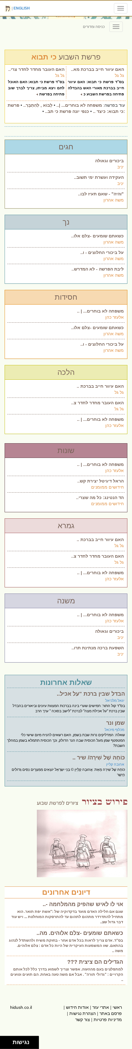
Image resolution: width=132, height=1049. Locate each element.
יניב (120, 166)
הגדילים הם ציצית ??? (95, 962)
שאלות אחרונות (66, 682)
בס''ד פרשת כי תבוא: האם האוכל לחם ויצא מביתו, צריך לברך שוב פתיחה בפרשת (36, 88)
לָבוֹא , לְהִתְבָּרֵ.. (37, 105)
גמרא (66, 525)
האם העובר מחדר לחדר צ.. (97, 402)
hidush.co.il (21, 1007)
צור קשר (82, 1019)
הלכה (66, 372)
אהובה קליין (115, 764)
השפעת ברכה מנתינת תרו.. (98, 647)
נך (66, 222)
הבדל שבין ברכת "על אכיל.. (91, 694)
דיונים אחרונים (66, 892)
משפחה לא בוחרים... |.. (79, 105)
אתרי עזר (100, 1007)
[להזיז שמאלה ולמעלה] (4, 1041)
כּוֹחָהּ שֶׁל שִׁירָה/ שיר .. (98, 758)
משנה (66, 601)
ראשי (117, 1007)
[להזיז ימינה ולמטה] (8, 1044)
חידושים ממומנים (107, 487)
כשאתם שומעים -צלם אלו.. (97, 235)
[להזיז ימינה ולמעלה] (8, 1041)
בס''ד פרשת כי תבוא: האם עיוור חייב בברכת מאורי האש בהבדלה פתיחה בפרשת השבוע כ (96, 88)
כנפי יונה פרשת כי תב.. (67, 111)
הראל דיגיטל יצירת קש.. (100, 480)
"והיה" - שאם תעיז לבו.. (101, 193)
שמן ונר (115, 723)
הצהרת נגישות (82, 1013)
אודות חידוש (77, 1007)
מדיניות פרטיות (108, 1019)
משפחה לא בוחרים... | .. (100, 311)
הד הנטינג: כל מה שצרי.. (100, 497)
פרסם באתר (110, 1013)
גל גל (119, 75)
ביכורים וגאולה (109, 160)
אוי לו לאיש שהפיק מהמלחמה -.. (83, 904)
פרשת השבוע (66, 57)
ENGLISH (22, 8)
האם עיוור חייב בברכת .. (100, 386)
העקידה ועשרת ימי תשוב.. (99, 177)
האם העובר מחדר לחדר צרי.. (36, 69)
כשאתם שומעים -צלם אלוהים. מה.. (80, 933)
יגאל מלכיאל (114, 700)
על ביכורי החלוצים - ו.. (102, 252)
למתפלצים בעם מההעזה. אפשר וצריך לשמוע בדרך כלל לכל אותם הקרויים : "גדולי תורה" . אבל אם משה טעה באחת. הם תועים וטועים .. (66, 974)
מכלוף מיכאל (114, 730)
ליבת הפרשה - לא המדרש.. (98, 269)
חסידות (66, 297)
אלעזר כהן (114, 317)
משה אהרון (113, 200)
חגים (66, 147)
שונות (66, 450)
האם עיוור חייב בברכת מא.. (97, 69)
